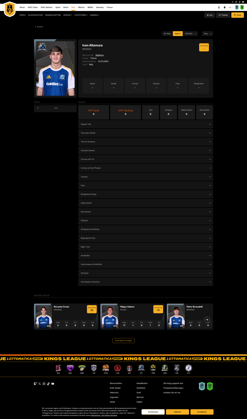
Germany (100, 7)
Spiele (22, 15)
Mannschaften (53, 15)
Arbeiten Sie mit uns (171, 392)
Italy (73, 7)
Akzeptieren (201, 412)
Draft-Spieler (115, 388)
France (110, 7)
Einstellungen (153, 412)
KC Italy (167, 33)
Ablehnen (177, 412)
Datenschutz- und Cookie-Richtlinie (104, 415)
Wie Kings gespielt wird (173, 383)
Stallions (99, 55)
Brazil (65, 7)
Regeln (139, 402)
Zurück (40, 27)
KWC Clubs (33, 7)
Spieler (66, 15)
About (22, 7)
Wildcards (114, 392)
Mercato (140, 397)
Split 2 (178, 33)
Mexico (81, 7)
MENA (90, 7)
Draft (139, 392)
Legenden (114, 397)
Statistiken (80, 15)
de (230, 7)
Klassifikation (35, 15)
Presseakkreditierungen (173, 388)
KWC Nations (46, 7)
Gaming (94, 15)
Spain (57, 7)
